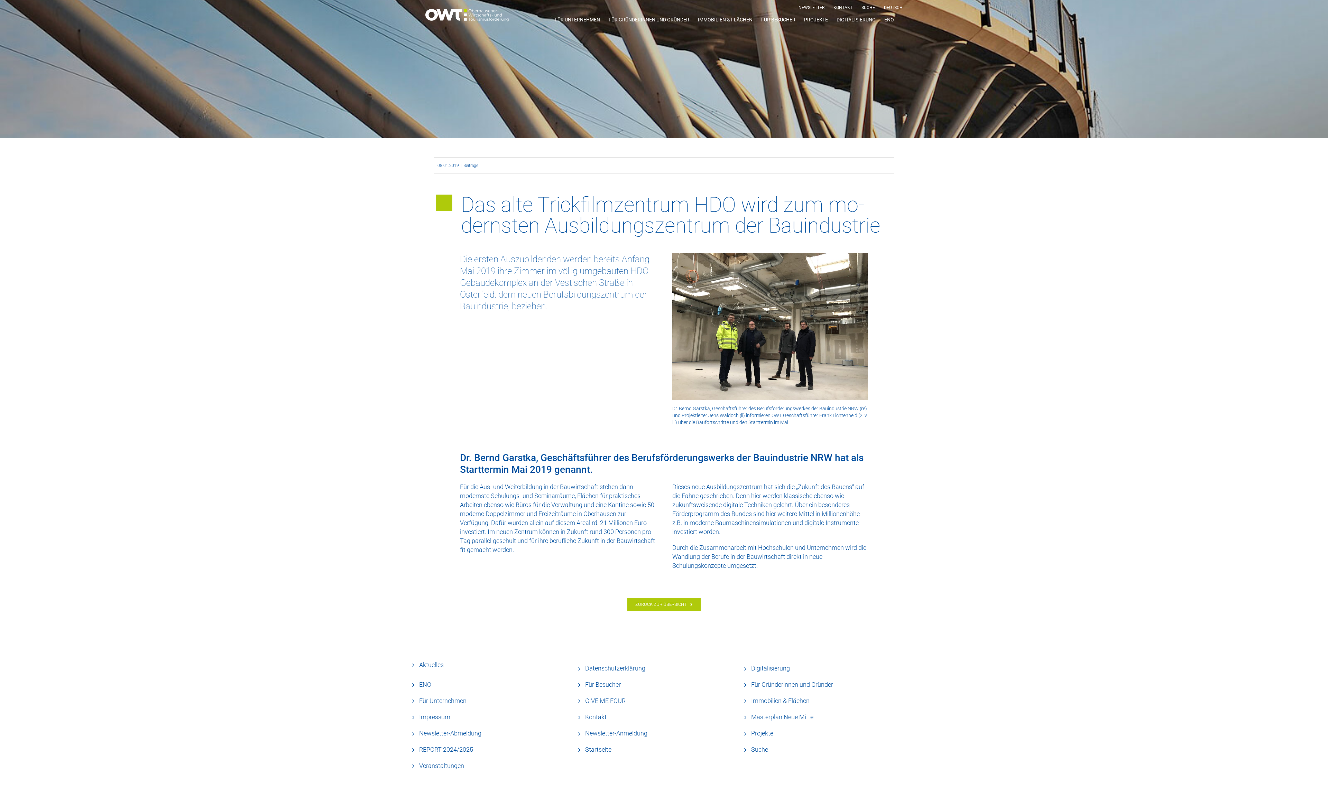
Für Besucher (603, 684)
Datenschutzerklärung (615, 668)
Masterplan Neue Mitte (782, 717)
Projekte (762, 733)
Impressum (434, 717)
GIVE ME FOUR (605, 700)
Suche (759, 749)
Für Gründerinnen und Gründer (792, 684)
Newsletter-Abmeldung (450, 733)
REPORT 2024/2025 (446, 749)
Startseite (598, 749)
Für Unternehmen (443, 700)
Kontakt (596, 717)
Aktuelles (431, 664)
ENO (425, 684)
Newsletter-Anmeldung (616, 733)
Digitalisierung (770, 668)
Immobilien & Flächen (780, 700)
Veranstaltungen (441, 765)
